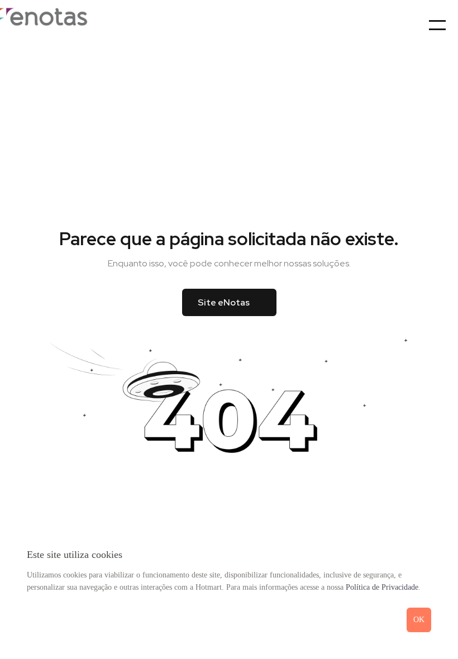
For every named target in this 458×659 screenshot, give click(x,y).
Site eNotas (224, 302)
